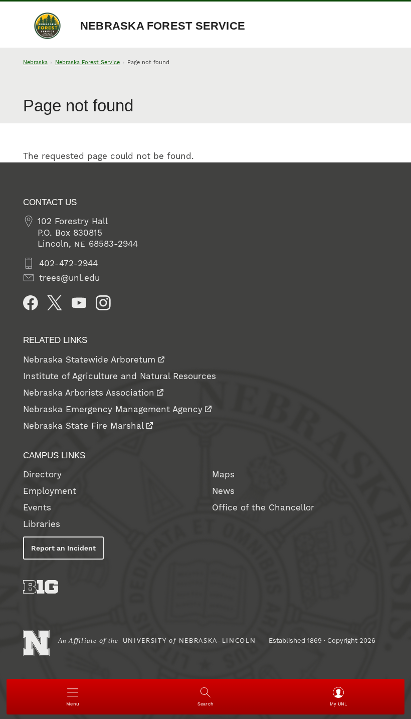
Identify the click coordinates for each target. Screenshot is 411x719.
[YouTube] (79, 302)
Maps (223, 474)
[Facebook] (30, 302)
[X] (54, 302)
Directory (42, 474)
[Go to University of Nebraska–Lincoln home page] (36, 643)
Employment (49, 491)
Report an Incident (63, 548)
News (223, 491)
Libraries (41, 524)
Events (37, 507)
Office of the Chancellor (263, 507)
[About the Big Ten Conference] (40, 587)
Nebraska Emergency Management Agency (112, 409)
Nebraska (35, 62)
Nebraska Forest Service (162, 26)
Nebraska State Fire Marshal (83, 426)
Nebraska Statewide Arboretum (89, 359)
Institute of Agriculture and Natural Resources (119, 376)
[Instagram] (103, 302)
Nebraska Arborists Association (88, 393)
